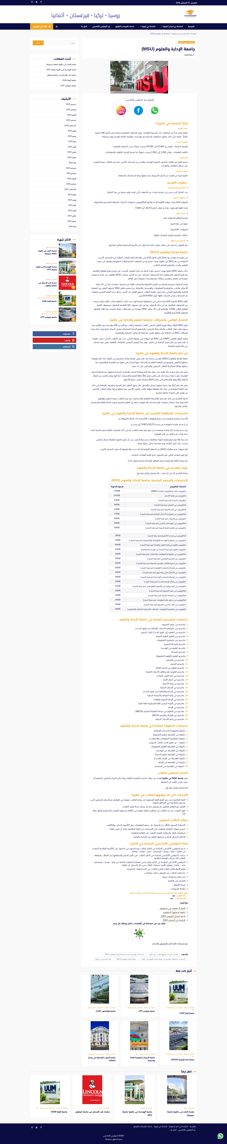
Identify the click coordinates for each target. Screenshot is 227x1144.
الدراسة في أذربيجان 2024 (174, 920)
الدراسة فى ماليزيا (188, 1007)
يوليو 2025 (72, 131)
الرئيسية (191, 26)
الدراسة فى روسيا (110, 1054)
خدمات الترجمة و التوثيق (124, 26)
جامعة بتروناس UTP (139, 989)
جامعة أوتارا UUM (178, 989)
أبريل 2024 (72, 210)
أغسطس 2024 (70, 189)
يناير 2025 (72, 162)
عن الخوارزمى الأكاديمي (101, 26)
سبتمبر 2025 (71, 120)
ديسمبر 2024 (71, 168)
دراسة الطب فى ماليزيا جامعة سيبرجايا (61, 64)
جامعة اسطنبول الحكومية (173, 912)
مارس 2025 (71, 152)
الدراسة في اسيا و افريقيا (173, 26)
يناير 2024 (72, 226)
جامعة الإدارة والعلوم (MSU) (126, 959)
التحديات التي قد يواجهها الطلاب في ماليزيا (163, 954)
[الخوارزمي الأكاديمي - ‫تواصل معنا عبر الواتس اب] (220, 1136)
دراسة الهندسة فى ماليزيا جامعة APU (61, 69)
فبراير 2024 (71, 221)
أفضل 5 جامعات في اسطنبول (172, 908)
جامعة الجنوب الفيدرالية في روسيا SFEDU (100, 1035)
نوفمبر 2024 (71, 173)
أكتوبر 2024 (71, 178)
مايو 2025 (72, 141)
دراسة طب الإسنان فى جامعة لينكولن (61, 75)
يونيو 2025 (72, 136)
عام (193, 1009)
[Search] (57, 26)
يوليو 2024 (72, 194)
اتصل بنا (84, 26)
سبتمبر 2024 (71, 184)
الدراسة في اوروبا (148, 26)
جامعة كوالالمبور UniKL (100, 989)
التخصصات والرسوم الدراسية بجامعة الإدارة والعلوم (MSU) (124, 954)
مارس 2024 (71, 216)
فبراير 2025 (71, 157)
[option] (54, 251)
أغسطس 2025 (70, 125)
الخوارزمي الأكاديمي (110, 1136)
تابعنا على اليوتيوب (40, 26)
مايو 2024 (72, 205)
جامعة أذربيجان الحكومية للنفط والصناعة (139, 1035)
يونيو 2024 (72, 200)
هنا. (110, 245)
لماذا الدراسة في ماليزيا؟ (103, 959)
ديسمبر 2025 (71, 104)
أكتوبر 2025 (71, 115)
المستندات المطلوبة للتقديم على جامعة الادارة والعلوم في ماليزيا (163, 959)
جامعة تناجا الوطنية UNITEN (178, 1035)
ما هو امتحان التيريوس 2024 (172, 916)
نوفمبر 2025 (71, 109)
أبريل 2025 (72, 147)
